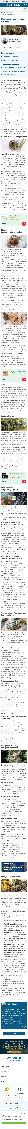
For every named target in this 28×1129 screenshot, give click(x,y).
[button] (4, 40)
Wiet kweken (9, 12)
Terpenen (3, 821)
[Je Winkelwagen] (26, 4)
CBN (25, 787)
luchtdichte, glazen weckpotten (14, 171)
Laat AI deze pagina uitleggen (14, 47)
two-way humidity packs (16, 347)
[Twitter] (25, 1027)
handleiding (9, 594)
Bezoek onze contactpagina (18, 1098)
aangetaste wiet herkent (7, 836)
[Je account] (24, 4)
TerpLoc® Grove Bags (7, 173)
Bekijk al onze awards (14, 1051)
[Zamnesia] (13, 5)
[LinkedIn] (22, 1027)
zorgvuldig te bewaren (15, 203)
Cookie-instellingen (14, 1126)
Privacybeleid (23, 1113)
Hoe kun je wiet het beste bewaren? (8, 14)
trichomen (4, 592)
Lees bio (4, 1026)
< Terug (14, 1033)
